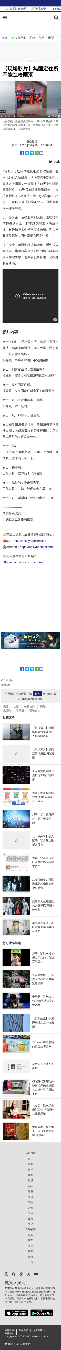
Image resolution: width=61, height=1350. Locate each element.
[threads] (21, 1274)
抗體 (16, 706)
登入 (37, 693)
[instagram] (6, 1274)
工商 (30, 1262)
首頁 (5, 37)
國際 (30, 1175)
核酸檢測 (29, 706)
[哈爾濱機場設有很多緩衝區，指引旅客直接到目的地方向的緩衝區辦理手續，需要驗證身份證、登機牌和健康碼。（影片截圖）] (30, 99)
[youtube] (36, 1274)
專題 (30, 1196)
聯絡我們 (23, 1330)
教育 (30, 1245)
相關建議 (9, 1330)
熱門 (42, 37)
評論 (30, 1202)
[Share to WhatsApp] (37, 153)
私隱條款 (9, 1333)
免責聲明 (37, 1330)
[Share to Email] (41, 153)
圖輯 (30, 1256)
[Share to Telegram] (32, 153)
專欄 (30, 1191)
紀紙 (30, 1235)
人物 (30, 1207)
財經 (30, 1180)
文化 (30, 1224)
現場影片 (34, 710)
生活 (30, 1213)
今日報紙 (30, 1153)
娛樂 (30, 1251)
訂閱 (21, 699)
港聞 (51, 37)
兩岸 (30, 1169)
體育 (30, 1240)
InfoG (31, 1186)
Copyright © (11, 1336)
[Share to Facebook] (22, 153)
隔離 (43, 706)
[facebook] (13, 1274)
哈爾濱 (20, 710)
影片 (30, 1158)
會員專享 (20, 37)
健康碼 (7, 710)
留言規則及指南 (5, 685)
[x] (28, 1274)
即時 (32, 37)
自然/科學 (30, 1229)
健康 (30, 1218)
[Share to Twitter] (27, 153)
